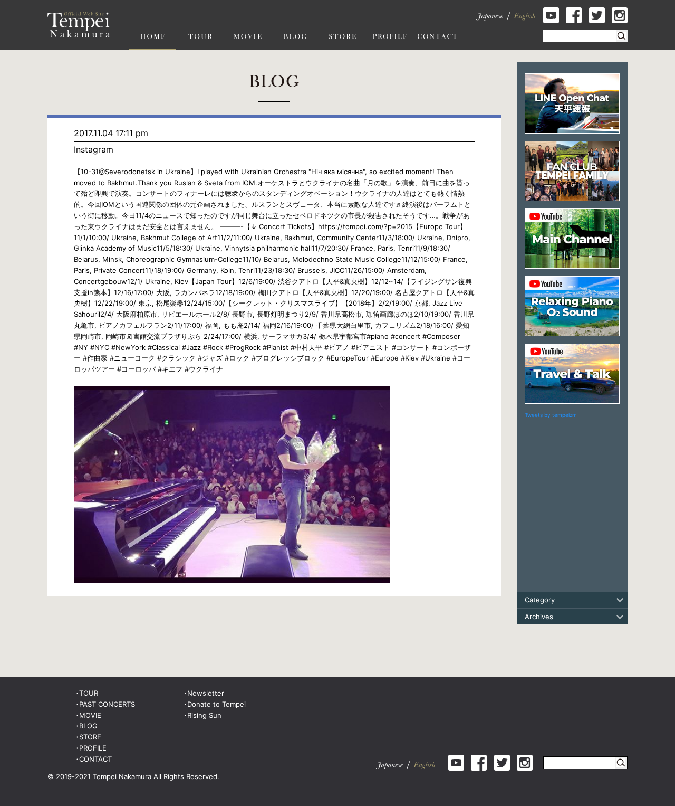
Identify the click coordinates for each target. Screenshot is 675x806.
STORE (90, 737)
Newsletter (205, 693)
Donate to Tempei (216, 704)
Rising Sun (204, 715)
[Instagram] (232, 391)
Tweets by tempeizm (551, 415)
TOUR (88, 693)
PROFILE (93, 748)
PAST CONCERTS (107, 704)
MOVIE (90, 715)
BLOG (88, 726)
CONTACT (95, 759)
